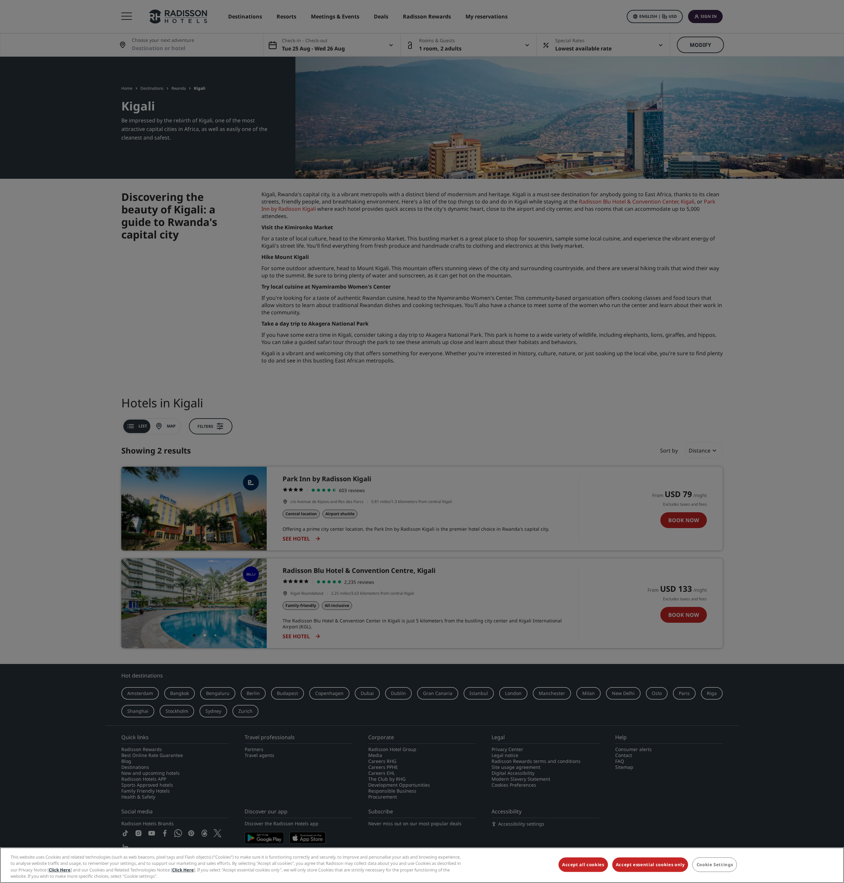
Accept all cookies (583, 864)
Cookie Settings (715, 864)
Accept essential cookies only (650, 864)
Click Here (60, 870)
